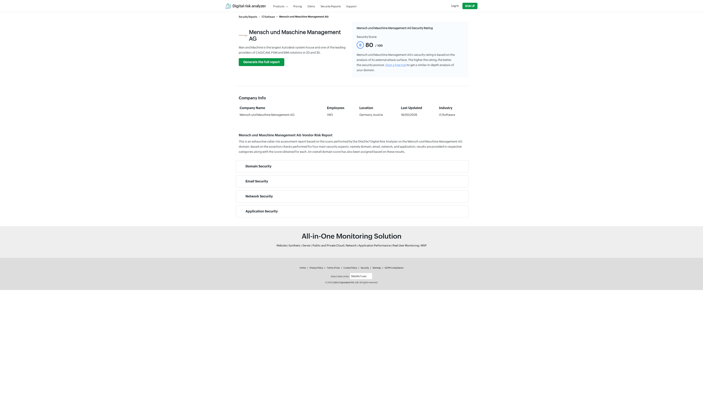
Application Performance (374, 245)
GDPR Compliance (394, 268)
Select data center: (340, 276)
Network (351, 245)
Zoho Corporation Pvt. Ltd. (346, 282)
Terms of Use (333, 268)
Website (281, 245)
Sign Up (470, 6)
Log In (455, 5)
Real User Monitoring (406, 245)
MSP (424, 245)
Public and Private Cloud (328, 245)
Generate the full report (261, 62)
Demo (311, 6)
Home (303, 268)
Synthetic (295, 245)
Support (351, 6)
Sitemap (377, 268)
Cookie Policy (350, 268)
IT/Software (268, 16)
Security (365, 268)
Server (306, 245)
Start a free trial (395, 65)
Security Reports (331, 6)
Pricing (297, 6)
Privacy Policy (316, 268)
